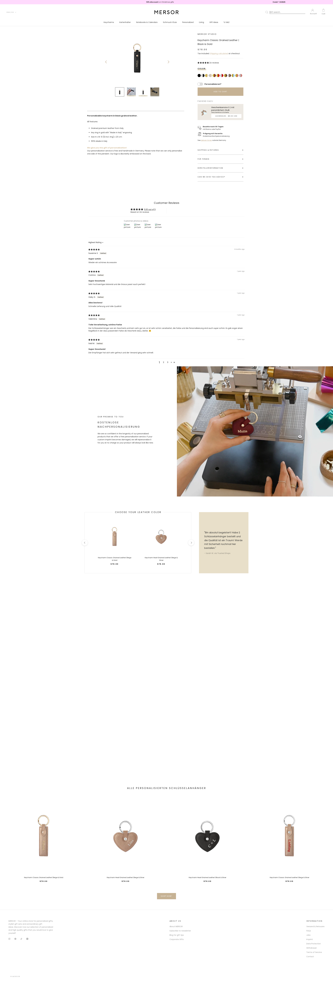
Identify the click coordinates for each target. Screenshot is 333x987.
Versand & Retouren (315, 926)
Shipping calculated (219, 53)
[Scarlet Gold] (218, 76)
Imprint (309, 939)
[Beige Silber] (211, 76)
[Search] (285, 12)
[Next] (168, 62)
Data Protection (313, 943)
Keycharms (109, 22)
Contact (310, 956)
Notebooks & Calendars (147, 22)
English (10, 12)
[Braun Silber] (230, 76)
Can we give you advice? (211, 177)
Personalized (188, 22)
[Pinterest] (15, 938)
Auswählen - (226, 116)
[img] (94, 249)
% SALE (226, 22)
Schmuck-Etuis (170, 22)
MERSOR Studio (207, 34)
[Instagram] (9, 938)
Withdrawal (311, 948)
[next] (191, 543)
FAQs (308, 930)
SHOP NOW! (166, 896)
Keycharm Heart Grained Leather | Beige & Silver (125, 877)
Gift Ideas (213, 22)
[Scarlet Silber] (222, 76)
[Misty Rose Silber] (241, 76)
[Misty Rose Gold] (237, 76)
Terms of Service (314, 952)
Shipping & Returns (208, 150)
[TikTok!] (21, 938)
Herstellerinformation (210, 168)
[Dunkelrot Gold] (214, 76)
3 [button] (167, 362)
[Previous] (106, 62)
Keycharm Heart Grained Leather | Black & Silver (207, 877)
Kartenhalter (125, 22)
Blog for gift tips (176, 935)
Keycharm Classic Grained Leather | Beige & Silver (289, 877)
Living (201, 22)
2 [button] (163, 362)
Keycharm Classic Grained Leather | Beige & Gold (43, 877)
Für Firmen (203, 159)
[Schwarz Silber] (203, 76)
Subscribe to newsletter (180, 930)
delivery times (206, 140)
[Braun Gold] (226, 76)
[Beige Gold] (207, 76)
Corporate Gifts (176, 939)
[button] (203, 62)
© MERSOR (15, 976)
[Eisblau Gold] (233, 76)
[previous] (85, 543)
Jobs (308, 935)
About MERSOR (176, 926)
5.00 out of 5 (150, 209)
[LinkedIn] (27, 938)
